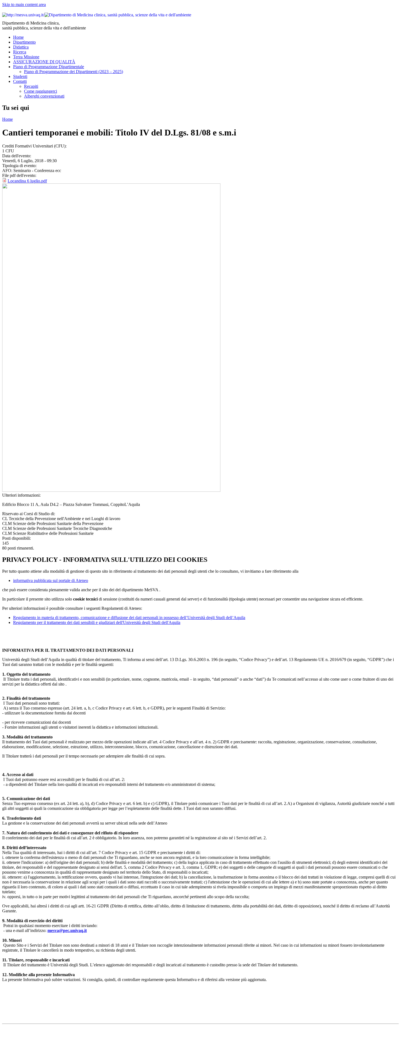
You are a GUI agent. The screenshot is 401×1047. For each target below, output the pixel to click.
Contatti (20, 81)
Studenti (20, 76)
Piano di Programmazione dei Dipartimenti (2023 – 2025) (73, 71)
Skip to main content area (24, 4)
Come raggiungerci (40, 91)
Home (18, 37)
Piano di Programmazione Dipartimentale (48, 66)
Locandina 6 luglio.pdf (27, 181)
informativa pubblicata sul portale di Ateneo (50, 580)
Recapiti (31, 86)
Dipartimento (24, 42)
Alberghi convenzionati (44, 96)
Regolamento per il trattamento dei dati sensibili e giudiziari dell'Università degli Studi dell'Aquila (96, 622)
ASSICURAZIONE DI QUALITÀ (44, 61)
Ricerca (19, 52)
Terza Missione (26, 57)
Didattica (21, 47)
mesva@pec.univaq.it (67, 930)
